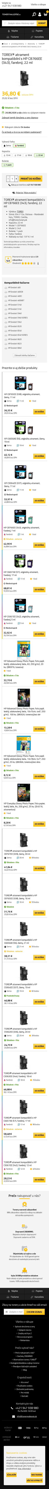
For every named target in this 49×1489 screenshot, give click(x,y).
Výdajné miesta (25, 1330)
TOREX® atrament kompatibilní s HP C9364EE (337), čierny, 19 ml (20, 986)
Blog (25, 1370)
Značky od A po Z (25, 1333)
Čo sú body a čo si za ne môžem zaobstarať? (21, 132)
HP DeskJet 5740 (14, 304)
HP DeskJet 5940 (14, 313)
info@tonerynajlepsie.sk (27, 1416)
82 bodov (35, 991)
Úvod (6, 44)
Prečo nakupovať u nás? (24, 1352)
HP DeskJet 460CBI (15, 291)
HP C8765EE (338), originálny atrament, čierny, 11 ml (22, 396)
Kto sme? (25, 1382)
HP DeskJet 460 (14, 287)
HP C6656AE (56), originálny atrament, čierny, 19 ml (24, 440)
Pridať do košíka (31, 179)
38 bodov (35, 1035)
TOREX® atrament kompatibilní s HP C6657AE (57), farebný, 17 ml (20, 1119)
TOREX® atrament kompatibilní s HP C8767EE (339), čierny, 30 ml (20, 852)
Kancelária (39, 36)
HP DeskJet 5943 (14, 322)
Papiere (39, 30)
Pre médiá (25, 1392)
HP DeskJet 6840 (14, 347)
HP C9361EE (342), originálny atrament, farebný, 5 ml (22, 618)
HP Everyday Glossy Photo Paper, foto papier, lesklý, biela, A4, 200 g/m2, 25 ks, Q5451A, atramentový (24, 806)
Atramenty (31, 44)
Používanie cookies (24, 1385)
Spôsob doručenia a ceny (25, 1326)
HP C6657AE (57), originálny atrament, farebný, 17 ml (21, 573)
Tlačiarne (14, 36)
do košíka (39, 411)
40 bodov (36, 1168)
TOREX (20, 211)
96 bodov (36, 1124)
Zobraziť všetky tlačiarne (24, 355)
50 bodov (35, 902)
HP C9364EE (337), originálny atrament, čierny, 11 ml (22, 485)
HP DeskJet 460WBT (16, 300)
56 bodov (35, 946)
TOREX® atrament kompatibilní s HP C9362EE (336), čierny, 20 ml (20, 1030)
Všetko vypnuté (34, 1480)
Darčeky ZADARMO (25, 1356)
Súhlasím (11, 1474)
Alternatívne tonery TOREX (24, 1359)
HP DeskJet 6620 (14, 339)
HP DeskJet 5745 (14, 309)
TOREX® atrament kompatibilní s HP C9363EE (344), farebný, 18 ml (20, 1075)
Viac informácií (24, 1468)
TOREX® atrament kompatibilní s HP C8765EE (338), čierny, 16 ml (20, 897)
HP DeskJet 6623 (14, 343)
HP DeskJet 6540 (14, 330)
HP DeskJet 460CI (15, 296)
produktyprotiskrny (17, 44)
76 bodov (36, 1080)
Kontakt (25, 1396)
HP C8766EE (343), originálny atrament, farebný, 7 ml (22, 529)
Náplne (14, 30)
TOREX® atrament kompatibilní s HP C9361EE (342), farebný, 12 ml (20, 1164)
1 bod (34, 400)
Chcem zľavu (34, 1312)
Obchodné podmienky (25, 1389)
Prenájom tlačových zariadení (25, 1366)
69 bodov (35, 857)
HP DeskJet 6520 (14, 326)
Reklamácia (25, 1340)
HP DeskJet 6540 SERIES (18, 335)
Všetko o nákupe (38, 4)
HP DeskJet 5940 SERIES (18, 317)
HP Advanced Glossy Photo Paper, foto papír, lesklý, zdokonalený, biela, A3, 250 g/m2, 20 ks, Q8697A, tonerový (24, 664)
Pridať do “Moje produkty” (26, 192)
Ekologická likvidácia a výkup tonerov (25, 1363)
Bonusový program (24, 1337)
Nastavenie (36, 1474)
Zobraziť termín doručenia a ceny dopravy (20, 117)
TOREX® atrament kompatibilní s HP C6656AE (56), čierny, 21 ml (20, 941)
